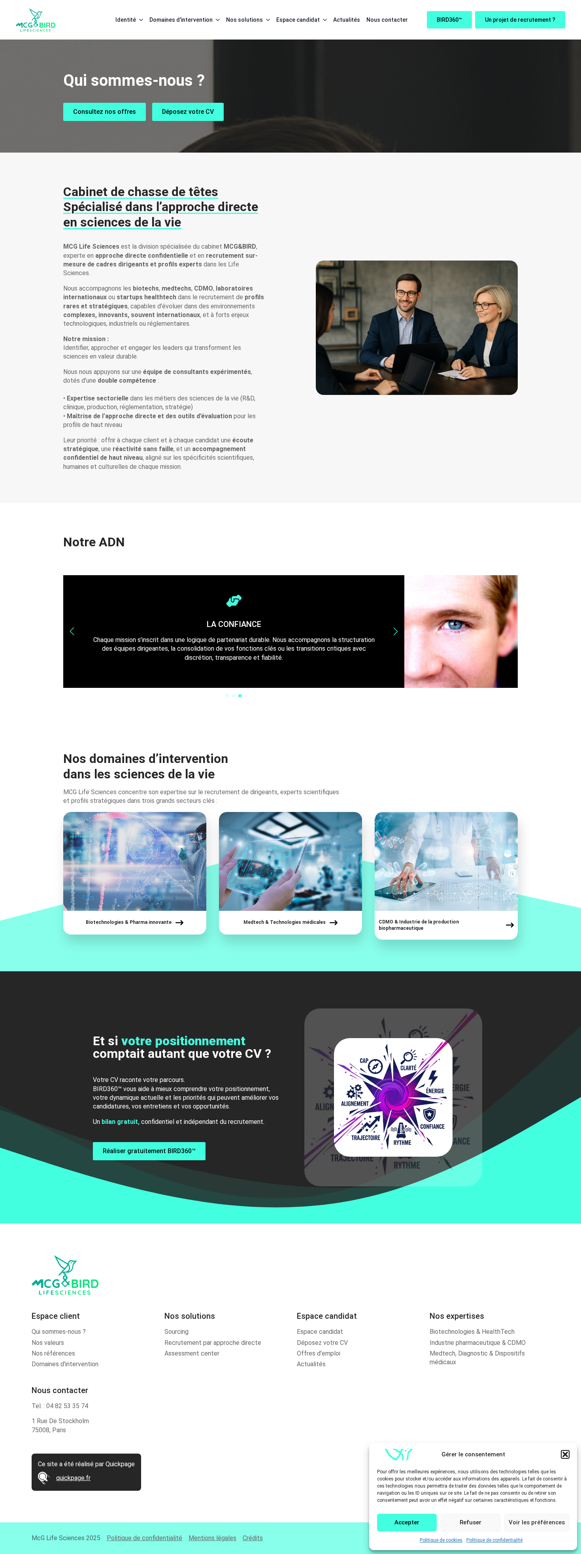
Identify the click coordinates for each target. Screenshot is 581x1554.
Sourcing (176, 1331)
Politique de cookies (441, 1540)
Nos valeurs (48, 1342)
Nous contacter (387, 20)
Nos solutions (244, 20)
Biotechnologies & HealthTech (472, 1331)
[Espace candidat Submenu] (323, 19)
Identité (125, 20)
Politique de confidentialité (494, 1540)
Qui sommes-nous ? (59, 1331)
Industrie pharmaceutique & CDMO (478, 1342)
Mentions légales (212, 1538)
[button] (565, 1454)
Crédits (253, 1538)
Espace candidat (298, 20)
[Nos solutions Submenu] (266, 19)
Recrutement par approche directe (212, 1342)
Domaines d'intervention (181, 20)
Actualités (346, 20)
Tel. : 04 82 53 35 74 (60, 1406)
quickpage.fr (73, 1478)
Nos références (53, 1353)
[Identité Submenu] (139, 19)
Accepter (406, 1522)
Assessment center (191, 1353)
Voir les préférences (537, 1522)
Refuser (470, 1522)
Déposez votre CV (322, 1342)
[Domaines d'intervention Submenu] (216, 19)
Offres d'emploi (318, 1353)
